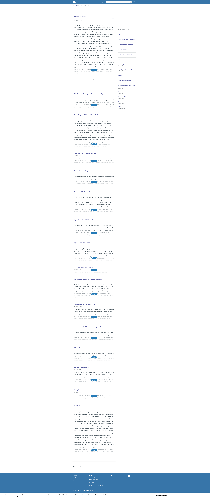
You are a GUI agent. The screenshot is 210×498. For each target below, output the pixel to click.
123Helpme (75, 5)
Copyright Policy (92, 477)
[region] (105, 495)
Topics (97, 2)
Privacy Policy (91, 482)
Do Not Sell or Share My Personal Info (161, 495)
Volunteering (75, 468)
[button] (113, 17)
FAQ (73, 480)
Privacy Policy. (15, 496)
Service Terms (91, 483)
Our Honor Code (92, 480)
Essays (93, 2)
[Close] (208, 495)
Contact (74, 479)
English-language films (76, 470)
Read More (94, 105)
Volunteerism (102, 468)
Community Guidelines (93, 479)
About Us (74, 477)
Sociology (101, 470)
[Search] (130, 2)
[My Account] (134, 2)
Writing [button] (101, 2)
